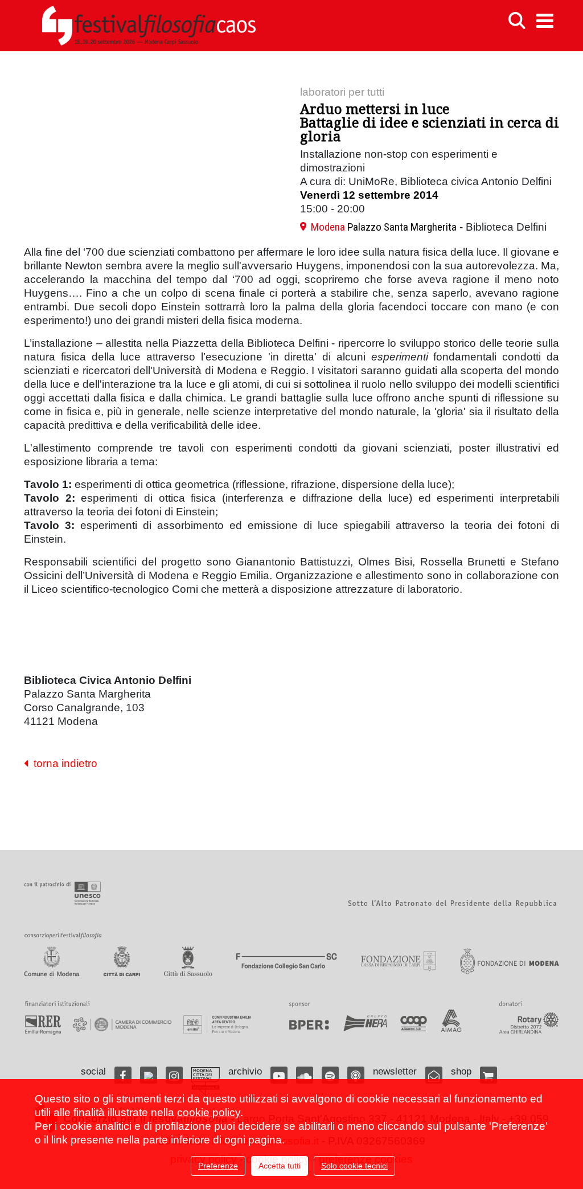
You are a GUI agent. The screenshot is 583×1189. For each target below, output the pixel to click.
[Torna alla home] (148, 26)
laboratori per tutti (342, 92)
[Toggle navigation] (544, 21)
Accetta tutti (279, 1165)
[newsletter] (433, 1075)
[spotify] (330, 1075)
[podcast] (355, 1075)
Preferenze (218, 1165)
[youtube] (279, 1075)
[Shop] (488, 1075)
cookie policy (208, 1112)
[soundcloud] (304, 1075)
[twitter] (148, 1075)
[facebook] (123, 1075)
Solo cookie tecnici (354, 1165)
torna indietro (62, 763)
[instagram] (174, 1075)
